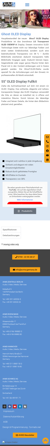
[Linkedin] (20, 406)
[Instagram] (4, 406)
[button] (27, 4)
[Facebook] (10, 406)
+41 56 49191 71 (13, 398)
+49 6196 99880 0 (14, 331)
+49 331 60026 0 (13, 299)
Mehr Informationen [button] (25, 200)
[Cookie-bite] (25, 406)
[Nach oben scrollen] (45, 440)
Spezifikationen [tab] (10, 229)
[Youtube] (15, 406)
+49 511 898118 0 (14, 363)
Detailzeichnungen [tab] (11, 235)
